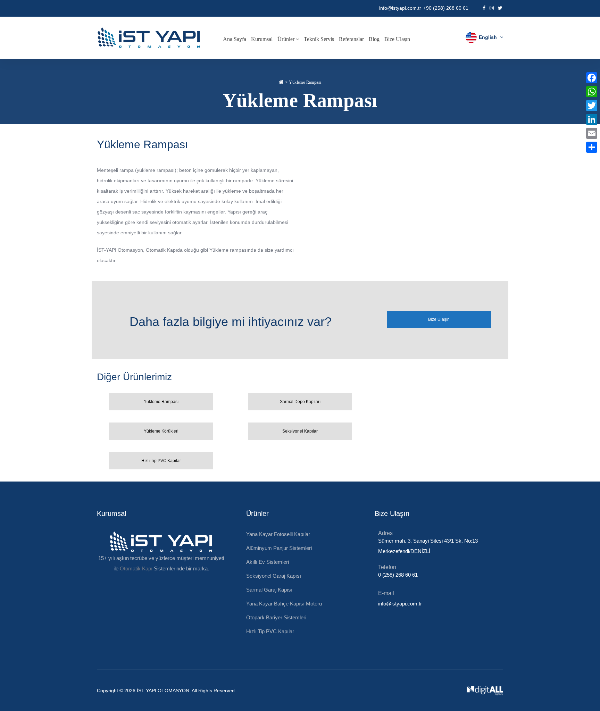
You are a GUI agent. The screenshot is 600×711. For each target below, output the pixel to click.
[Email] (592, 133)
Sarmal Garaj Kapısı (269, 590)
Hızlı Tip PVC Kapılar (270, 631)
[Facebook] (592, 78)
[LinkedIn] (592, 119)
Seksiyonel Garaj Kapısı (273, 576)
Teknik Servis (319, 39)
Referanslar (351, 39)
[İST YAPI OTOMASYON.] (281, 81)
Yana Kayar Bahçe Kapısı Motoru (284, 604)
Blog (374, 39)
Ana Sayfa (234, 39)
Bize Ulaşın (397, 39)
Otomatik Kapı (161, 250)
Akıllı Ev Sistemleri (267, 562)
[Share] (592, 147)
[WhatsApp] (592, 92)
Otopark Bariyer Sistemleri (276, 617)
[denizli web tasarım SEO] (485, 690)
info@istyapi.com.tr (400, 8)
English (487, 37)
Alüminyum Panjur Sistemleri (279, 548)
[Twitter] (592, 105)
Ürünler (286, 39)
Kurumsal (262, 39)
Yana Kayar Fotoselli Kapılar (278, 534)
